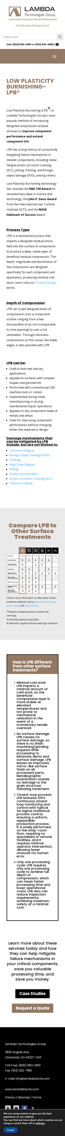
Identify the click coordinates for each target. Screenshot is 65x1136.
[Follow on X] (33, 1108)
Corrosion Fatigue (21, 450)
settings (40, 1123)
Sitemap (24, 1097)
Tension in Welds (21, 483)
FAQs (19, 25)
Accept (10, 1130)
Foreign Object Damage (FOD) (29, 455)
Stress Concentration (23, 474)
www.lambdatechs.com (22, 1089)
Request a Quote (32, 1008)
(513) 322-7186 (21, 1070)
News (27, 25)
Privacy (10, 1097)
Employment (41, 25)
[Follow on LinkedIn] (8, 1108)
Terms (36, 1097)
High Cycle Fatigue (21, 465)
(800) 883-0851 (22, 44)
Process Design (45, 283)
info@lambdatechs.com (33, 1079)
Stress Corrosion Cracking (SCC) (31, 479)
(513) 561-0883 (44, 44)
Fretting (14, 460)
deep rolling (12, 605)
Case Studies (32, 993)
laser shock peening (45, 601)
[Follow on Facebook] (24, 1108)
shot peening (31, 605)
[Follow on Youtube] (16, 1108)
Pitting (13, 469)
